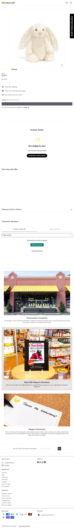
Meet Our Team (6, 484)
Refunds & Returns (7, 493)
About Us (4, 472)
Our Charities (5, 486)
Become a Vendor (7, 505)
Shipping (4, 100)
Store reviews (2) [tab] (54, 229)
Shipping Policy (6, 500)
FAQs (3, 475)
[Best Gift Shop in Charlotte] (37, 354)
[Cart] (66, 3)
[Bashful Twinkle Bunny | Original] (14, 187)
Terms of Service (6, 498)
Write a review (37, 245)
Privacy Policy (6, 496)
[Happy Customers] (37, 410)
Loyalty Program (6, 503)
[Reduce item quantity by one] (3, 82)
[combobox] (37, 7)
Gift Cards (5, 479)
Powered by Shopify (24, 526)
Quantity (4, 79)
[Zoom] (62, 65)
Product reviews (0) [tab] (19, 229)
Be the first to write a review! (37, 155)
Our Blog (4, 482)
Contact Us (5, 477)
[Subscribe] (59, 448)
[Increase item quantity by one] (9, 82)
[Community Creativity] (37, 293)
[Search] (70, 7)
